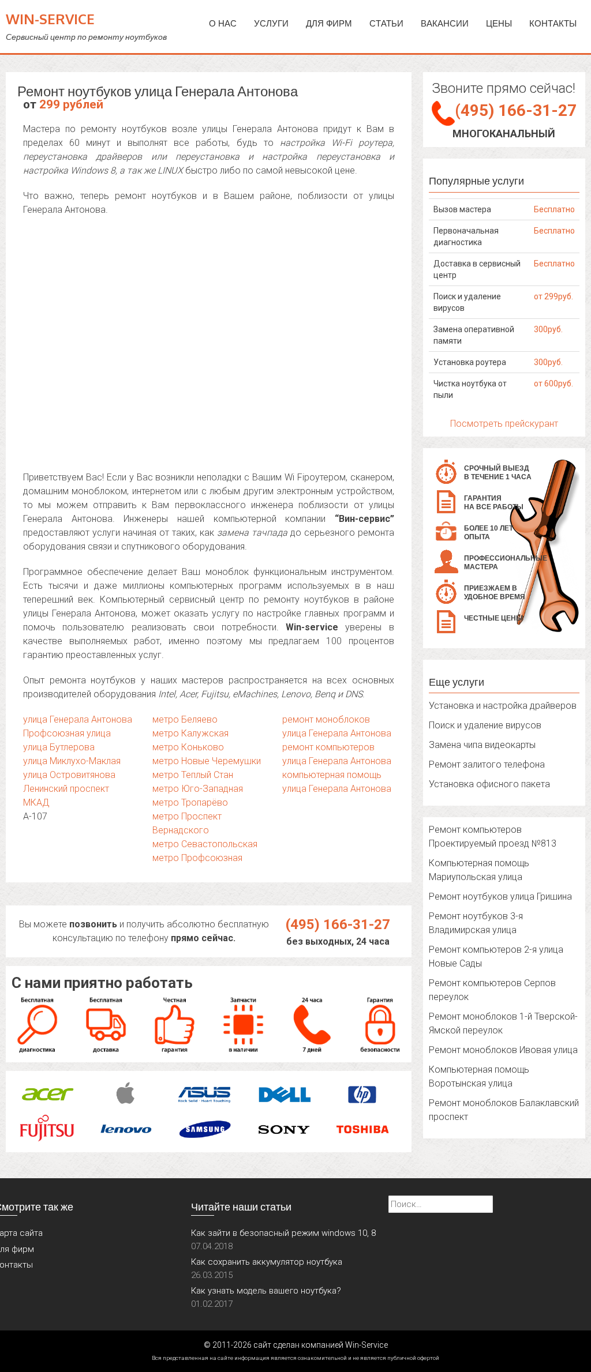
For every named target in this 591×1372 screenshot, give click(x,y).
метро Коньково (188, 747)
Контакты (553, 23)
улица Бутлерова (59, 747)
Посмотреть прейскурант (504, 423)
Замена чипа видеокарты (482, 744)
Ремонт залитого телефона (487, 764)
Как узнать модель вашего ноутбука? (266, 1290)
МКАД (36, 802)
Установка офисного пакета (489, 784)
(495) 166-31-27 (338, 924)
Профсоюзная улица (67, 733)
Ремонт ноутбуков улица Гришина (500, 896)
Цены (499, 23)
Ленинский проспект (66, 788)
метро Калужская (190, 733)
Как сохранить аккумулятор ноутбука (266, 1262)
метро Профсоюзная (197, 857)
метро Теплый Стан (192, 774)
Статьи (386, 23)
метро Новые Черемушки (206, 760)
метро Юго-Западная (197, 788)
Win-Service (50, 19)
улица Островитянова (69, 774)
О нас (223, 23)
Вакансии (445, 23)
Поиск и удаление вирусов (485, 725)
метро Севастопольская (204, 844)
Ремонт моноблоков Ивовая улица (503, 1049)
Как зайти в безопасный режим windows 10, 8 (283, 1233)
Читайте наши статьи (241, 1206)
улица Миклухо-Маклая (72, 760)
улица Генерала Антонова (77, 719)
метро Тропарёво (190, 802)
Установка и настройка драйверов (503, 705)
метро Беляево (185, 719)
